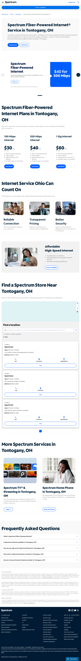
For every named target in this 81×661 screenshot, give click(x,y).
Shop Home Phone (49, 509)
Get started (9, 166)
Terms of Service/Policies (7, 647)
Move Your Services (69, 632)
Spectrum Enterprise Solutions (8, 625)
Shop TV (8, 509)
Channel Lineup (47, 632)
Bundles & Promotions (27, 618)
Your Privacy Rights (19, 647)
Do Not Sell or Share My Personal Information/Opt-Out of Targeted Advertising (21, 649)
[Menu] (3, 2)
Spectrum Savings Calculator (50, 627)
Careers (3, 622)
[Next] (78, 75)
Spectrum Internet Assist (28, 629)
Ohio (12, 14)
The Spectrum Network (49, 641)
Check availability (40, 7)
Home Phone (25, 625)
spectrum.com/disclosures (29, 603)
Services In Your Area (48, 637)
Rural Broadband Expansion (50, 639)
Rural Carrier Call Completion (71, 637)
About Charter (4, 618)
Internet (24, 620)
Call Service (24, 45)
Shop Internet (13, 45)
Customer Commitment (7, 620)
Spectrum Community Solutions (9, 629)
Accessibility (28, 647)
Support (66, 625)
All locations (5, 14)
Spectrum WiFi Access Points (50, 620)
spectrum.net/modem (47, 576)
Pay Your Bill (67, 622)
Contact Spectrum (68, 618)
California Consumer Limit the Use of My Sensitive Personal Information (59, 649)
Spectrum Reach (5, 627)
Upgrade (66, 629)
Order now (71, 2)
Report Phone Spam (69, 639)
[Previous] (3, 75)
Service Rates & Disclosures (71, 634)
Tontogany (18, 14)
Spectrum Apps (47, 618)
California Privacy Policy (38, 647)
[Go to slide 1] (40, 95)
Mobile (23, 627)
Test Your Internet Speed (49, 625)
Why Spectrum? (47, 634)
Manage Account (68, 620)
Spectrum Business (6, 632)
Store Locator (67, 627)
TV (23, 622)
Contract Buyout (47, 629)
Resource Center (47, 622)
